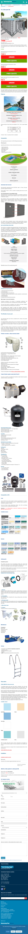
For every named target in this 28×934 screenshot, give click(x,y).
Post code (2, 817)
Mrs (2, 796)
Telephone (3, 833)
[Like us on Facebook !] (2, 889)
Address (2, 811)
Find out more (14, 928)
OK (25, 898)
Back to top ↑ (3, 920)
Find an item (3, 905)
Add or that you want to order (11, 842)
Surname (2, 798)
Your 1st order (3, 902)
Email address (3, 829)
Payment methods (4, 903)
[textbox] (14, 819)
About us (2, 901)
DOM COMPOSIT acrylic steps (6, 750)
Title (1, 795)
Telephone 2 (3, 837)
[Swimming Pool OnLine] (1, 5)
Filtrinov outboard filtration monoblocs (18, 371)
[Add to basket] (14, 57)
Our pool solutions (8, 4)
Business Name (3, 806)
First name (3, 802)
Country (2, 825)
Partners (2, 906)
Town (2, 821)
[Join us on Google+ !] (4, 889)
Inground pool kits (16, 4)
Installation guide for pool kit (6, 757)
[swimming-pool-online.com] (10, 2)
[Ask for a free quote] (14, 61)
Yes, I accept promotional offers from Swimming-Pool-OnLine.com (12, 860)
